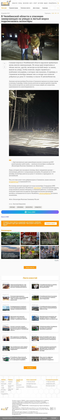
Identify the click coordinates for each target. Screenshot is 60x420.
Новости (14, 3)
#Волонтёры (29, 207)
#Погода (12, 207)
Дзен (17, 389)
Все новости (30, 367)
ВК (55, 13)
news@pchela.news (31, 383)
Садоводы (45, 8)
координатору (13, 182)
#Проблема (20, 207)
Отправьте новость (50, 223)
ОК (58, 13)
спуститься (37, 188)
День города (36, 8)
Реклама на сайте (50, 385)
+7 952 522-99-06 (30, 381)
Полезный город (10, 386)
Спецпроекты (52, 3)
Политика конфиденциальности (31, 386)
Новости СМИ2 (5, 217)
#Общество (38, 207)
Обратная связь (10, 389)
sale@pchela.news (50, 383)
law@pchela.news (16, 414)
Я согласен (53, 418)
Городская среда (13, 8)
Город (20, 3)
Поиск (9, 383)
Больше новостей (30, 267)
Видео (46, 3)
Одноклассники (20, 387)
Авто (30, 3)
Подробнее (44, 418)
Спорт (35, 3)
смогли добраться (45, 193)
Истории (40, 3)
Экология (26, 3)
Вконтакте (18, 385)
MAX (53, 13)
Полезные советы (25, 8)
